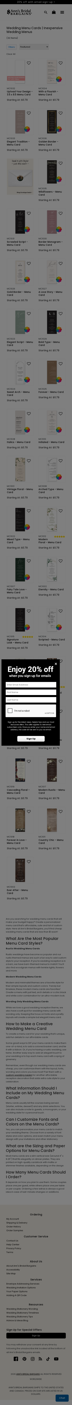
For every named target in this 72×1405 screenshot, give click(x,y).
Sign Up (31, 738)
